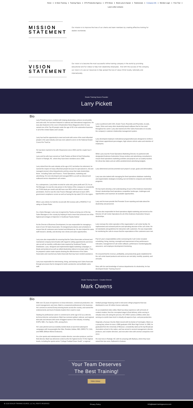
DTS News (109, 3)
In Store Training (61, 3)
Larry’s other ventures (115, 7)
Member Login (165, 3)
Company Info (151, 3)
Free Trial (176, 3)
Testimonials (138, 3)
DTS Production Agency (93, 3)
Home (49, 3)
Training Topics (75, 3)
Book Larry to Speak (123, 3)
